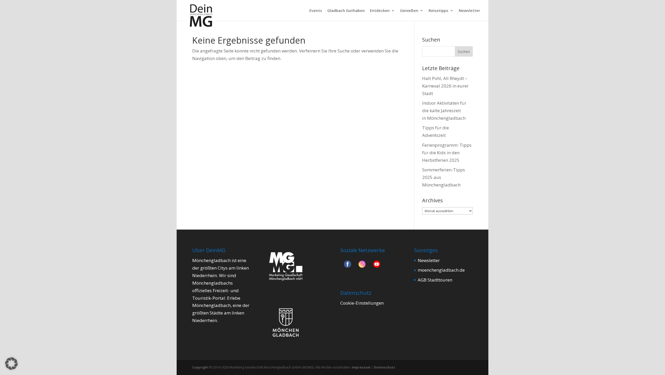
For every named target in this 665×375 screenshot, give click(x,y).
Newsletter (469, 11)
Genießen (409, 11)
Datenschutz (384, 367)
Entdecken (380, 11)
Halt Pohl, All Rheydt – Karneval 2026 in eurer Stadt (445, 85)
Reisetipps (438, 11)
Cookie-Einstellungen (362, 303)
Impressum (361, 367)
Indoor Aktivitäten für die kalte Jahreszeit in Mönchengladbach (444, 110)
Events (315, 11)
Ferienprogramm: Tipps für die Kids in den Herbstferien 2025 (446, 152)
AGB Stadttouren (435, 280)
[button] (11, 363)
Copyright (200, 367)
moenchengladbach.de (441, 270)
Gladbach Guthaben (346, 11)
